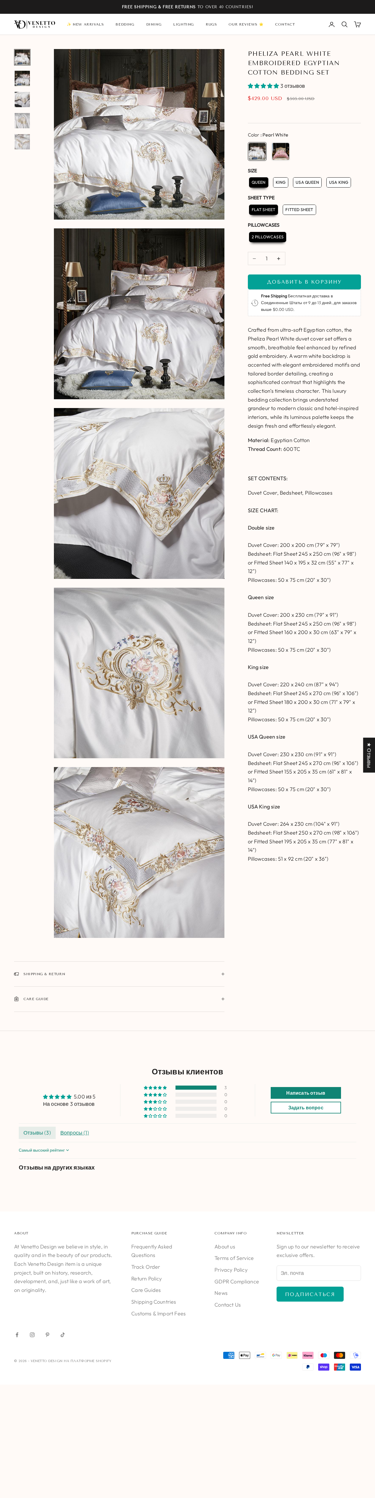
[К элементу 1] (22, 57)
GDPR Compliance (236, 1281)
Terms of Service (234, 1258)
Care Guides (146, 1290)
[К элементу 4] (22, 120)
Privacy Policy (231, 1269)
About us (224, 1246)
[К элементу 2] (22, 78)
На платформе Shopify (87, 1361)
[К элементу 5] (22, 142)
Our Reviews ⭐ (246, 24)
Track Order (145, 1266)
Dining (154, 24)
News (221, 1293)
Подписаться (310, 1294)
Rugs (211, 24)
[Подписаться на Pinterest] (47, 1335)
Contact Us (227, 1304)
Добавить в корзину (304, 282)
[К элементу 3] (22, 99)
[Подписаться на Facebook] (17, 1335)
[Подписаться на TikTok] (63, 1335)
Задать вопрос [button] (305, 1108)
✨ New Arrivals (85, 24)
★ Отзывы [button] (369, 755)
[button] (264, 85)
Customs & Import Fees (158, 1313)
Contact (285, 24)
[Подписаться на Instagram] (32, 1335)
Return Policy (146, 1278)
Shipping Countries (153, 1301)
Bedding (124, 24)
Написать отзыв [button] (305, 1093)
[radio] (257, 151)
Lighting (183, 24)
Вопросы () (74, 1132)
